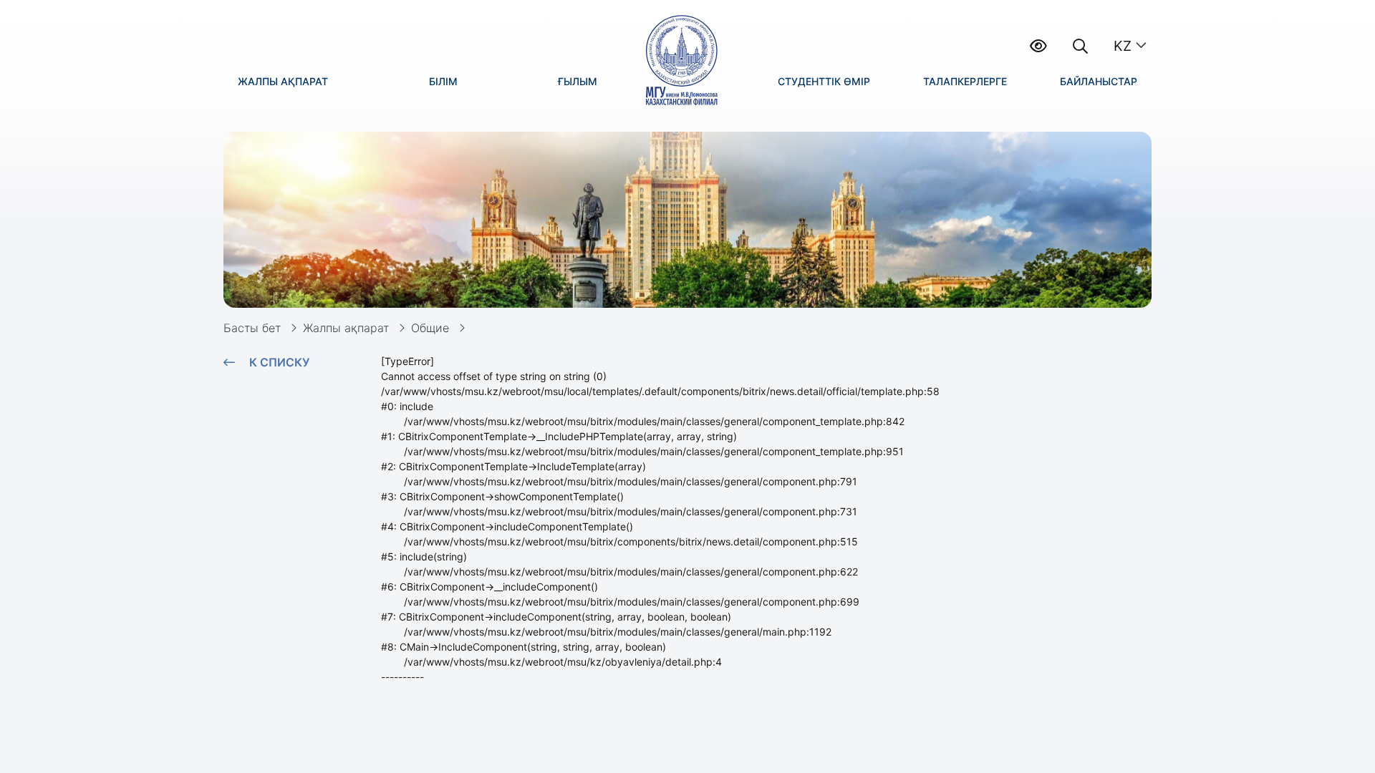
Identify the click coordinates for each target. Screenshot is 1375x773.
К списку (279, 362)
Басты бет (252, 328)
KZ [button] (1123, 45)
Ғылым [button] (577, 81)
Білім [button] (443, 81)
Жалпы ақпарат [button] (283, 81)
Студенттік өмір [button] (824, 81)
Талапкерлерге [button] (965, 81)
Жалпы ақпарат (346, 328)
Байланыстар (1098, 81)
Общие (430, 328)
